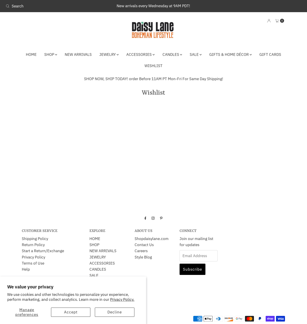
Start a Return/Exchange (43, 250)
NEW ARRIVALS (78, 54)
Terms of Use (33, 263)
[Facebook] (145, 218)
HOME (31, 54)
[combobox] (52, 6)
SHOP (49, 54)
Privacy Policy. (122, 299)
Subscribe (192, 269)
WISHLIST (153, 65)
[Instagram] (153, 218)
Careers (141, 250)
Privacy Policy (33, 257)
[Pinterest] (161, 218)
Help (26, 269)
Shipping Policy (35, 238)
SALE (195, 54)
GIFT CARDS (270, 54)
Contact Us (144, 244)
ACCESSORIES (139, 54)
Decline (114, 312)
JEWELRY (108, 54)
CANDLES (171, 54)
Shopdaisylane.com (152, 238)
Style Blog (143, 257)
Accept (71, 312)
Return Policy (33, 244)
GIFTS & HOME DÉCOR (229, 54)
